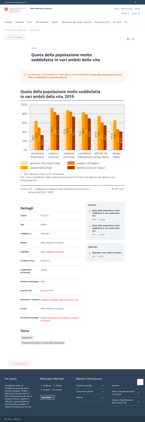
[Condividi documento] (133, 39)
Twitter (59, 385)
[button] (8, 22)
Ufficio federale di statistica (41, 8)
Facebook (47, 385)
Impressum (17, 419)
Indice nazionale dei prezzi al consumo (123, 392)
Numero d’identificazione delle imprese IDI (122, 401)
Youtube (46, 390)
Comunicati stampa (84, 391)
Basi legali (8, 419)
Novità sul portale (84, 385)
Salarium (115, 385)
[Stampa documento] (127, 39)
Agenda (79, 397)
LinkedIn (58, 390)
